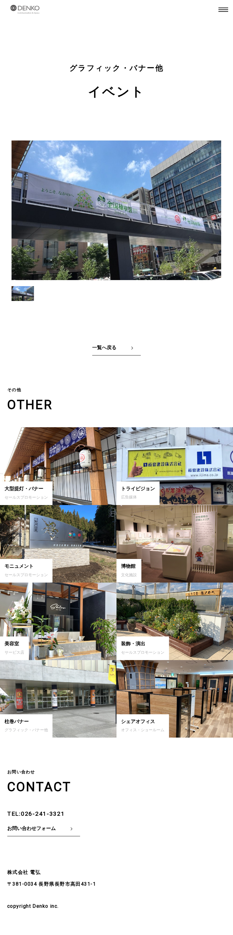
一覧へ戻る (104, 347)
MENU (223, 9)
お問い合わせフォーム (31, 828)
